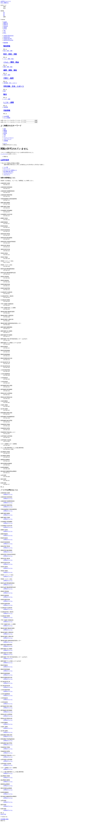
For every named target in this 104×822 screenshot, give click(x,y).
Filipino (5, 27)
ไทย (4, 30)
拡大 (4, 8)
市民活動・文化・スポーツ (10, 83)
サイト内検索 (6, 117)
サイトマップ (6, 168)
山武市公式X (6, 37)
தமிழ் (4, 31)
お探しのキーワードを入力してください (11, 120)
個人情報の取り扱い (8, 171)
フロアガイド (6, 174)
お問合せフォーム (7, 494)
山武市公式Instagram (8, 35)
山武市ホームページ (6, 1)
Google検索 (6, 116)
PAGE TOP (3, 814)
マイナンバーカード (8, 137)
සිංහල (4, 33)
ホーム (5, 143)
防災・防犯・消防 (7, 50)
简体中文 (5, 24)
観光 (4, 91)
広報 (4, 128)
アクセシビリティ (7, 173)
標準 (4, 6)
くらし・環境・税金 (8, 58)
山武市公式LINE (7, 38)
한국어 (5, 28)
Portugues (5, 26)
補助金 (5, 130)
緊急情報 (5, 42)
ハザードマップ (7, 139)
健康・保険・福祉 (7, 66)
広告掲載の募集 (4, 819)
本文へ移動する (4, 2)
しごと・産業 (6, 99)
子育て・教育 (6, 74)
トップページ (4, 154)
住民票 (5, 131)
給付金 (5, 133)
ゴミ (4, 136)
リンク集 (5, 167)
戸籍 (4, 134)
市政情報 (5, 107)
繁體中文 (5, 23)
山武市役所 (5, 160)
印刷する (5, 156)
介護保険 (5, 140)
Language (3, 19)
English (5, 21)
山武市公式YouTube (8, 40)
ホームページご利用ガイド (10, 170)
